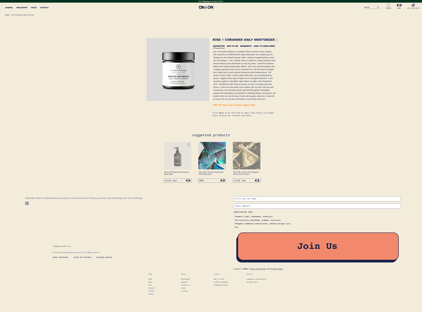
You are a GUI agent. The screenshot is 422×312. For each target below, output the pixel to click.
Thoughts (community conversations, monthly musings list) (263, 224)
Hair (150, 285)
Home (7, 15)
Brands (151, 294)
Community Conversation (256, 279)
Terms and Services (258, 269)
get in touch (219, 279)
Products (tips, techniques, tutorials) (254, 217)
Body (150, 282)
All (236, 227)
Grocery (151, 288)
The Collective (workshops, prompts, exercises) (258, 220)
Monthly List (251, 282)
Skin (150, 279)
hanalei (184, 282)
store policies (61, 257)
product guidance (221, 282)
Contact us (185, 285)
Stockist (184, 291)
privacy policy (104, 257)
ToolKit (151, 291)
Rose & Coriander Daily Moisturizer (22, 15)
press (183, 288)
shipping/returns (221, 285)
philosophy (185, 279)
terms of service (83, 257)
